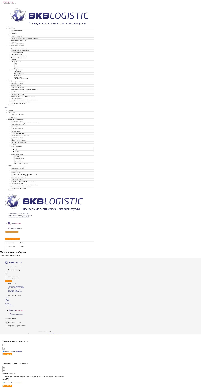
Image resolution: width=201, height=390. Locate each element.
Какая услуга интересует (9, 373)
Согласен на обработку (13, 351)
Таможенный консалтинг (18, 103)
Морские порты (19, 73)
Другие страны (9, 306)
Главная (10, 27)
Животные (14, 42)
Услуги (10, 80)
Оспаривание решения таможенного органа (24, 100)
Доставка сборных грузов (18, 58)
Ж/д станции (18, 77)
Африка (16, 68)
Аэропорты (17, 71)
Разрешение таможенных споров (21, 102)
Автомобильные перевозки (19, 48)
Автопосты (17, 75)
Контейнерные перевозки (19, 56)
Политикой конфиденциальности (54, 333)
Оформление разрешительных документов (24, 89)
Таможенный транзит (17, 94)
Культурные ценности (17, 43)
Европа (17, 67)
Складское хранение (36, 376)
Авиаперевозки (15, 47)
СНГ (16, 65)
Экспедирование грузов (18, 92)
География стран (16, 61)
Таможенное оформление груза (21, 376)
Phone (4, 379)
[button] (49, 107)
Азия (16, 63)
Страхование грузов (17, 83)
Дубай (7, 303)
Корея (7, 300)
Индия (7, 301)
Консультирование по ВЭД (19, 91)
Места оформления (17, 70)
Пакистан (8, 304)
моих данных (19, 351)
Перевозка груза (8, 376)
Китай (7, 297)
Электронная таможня (21, 78)
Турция (7, 299)
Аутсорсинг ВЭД (16, 85)
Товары (13, 59)
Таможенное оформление (15, 35)
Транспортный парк (17, 30)
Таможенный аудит (17, 98)
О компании (11, 28)
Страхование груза (59, 376)
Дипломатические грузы (18, 40)
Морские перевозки (17, 52)
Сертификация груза (48, 376)
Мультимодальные (16, 54)
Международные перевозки (16, 45)
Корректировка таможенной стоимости (23, 96)
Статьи (13, 32)
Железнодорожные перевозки (20, 50)
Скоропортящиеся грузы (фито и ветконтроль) (25, 38)
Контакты (14, 33)
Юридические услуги (17, 87)
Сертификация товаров (18, 82)
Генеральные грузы (16, 36)
